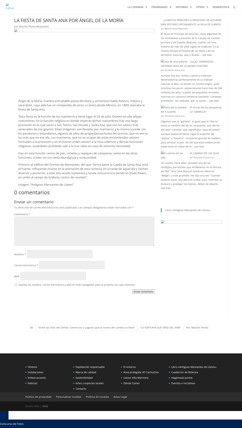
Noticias (32, 383)
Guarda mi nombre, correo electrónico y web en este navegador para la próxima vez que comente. (76, 284)
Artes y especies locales (90, 383)
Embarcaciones (37, 377)
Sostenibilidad (84, 377)
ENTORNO (182, 7)
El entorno (129, 367)
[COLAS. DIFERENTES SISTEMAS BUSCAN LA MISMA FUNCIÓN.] (174, 62)
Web (16, 276)
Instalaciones (35, 372)
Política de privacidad (38, 396)
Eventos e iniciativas (183, 383)
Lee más (207, 55)
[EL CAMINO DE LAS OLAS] (174, 155)
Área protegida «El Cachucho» (141, 372)
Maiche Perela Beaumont (34, 26)
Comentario (22, 214)
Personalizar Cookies (68, 396)
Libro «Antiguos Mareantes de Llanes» (187, 210)
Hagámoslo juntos (182, 377)
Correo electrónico (26, 265)
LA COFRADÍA (135, 7)
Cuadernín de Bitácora (184, 372)
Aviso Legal (120, 396)
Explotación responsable (90, 367)
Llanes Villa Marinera (135, 377)
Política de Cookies (97, 396)
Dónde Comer (131, 383)
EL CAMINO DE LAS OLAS (204, 153)
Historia (32, 367)
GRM (45, 406)
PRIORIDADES (159, 7)
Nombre (20, 254)
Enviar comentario (143, 291)
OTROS (200, 7)
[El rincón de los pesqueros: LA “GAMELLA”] (174, 109)
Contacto (81, 388)
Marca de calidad (86, 372)
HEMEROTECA (221, 7)
